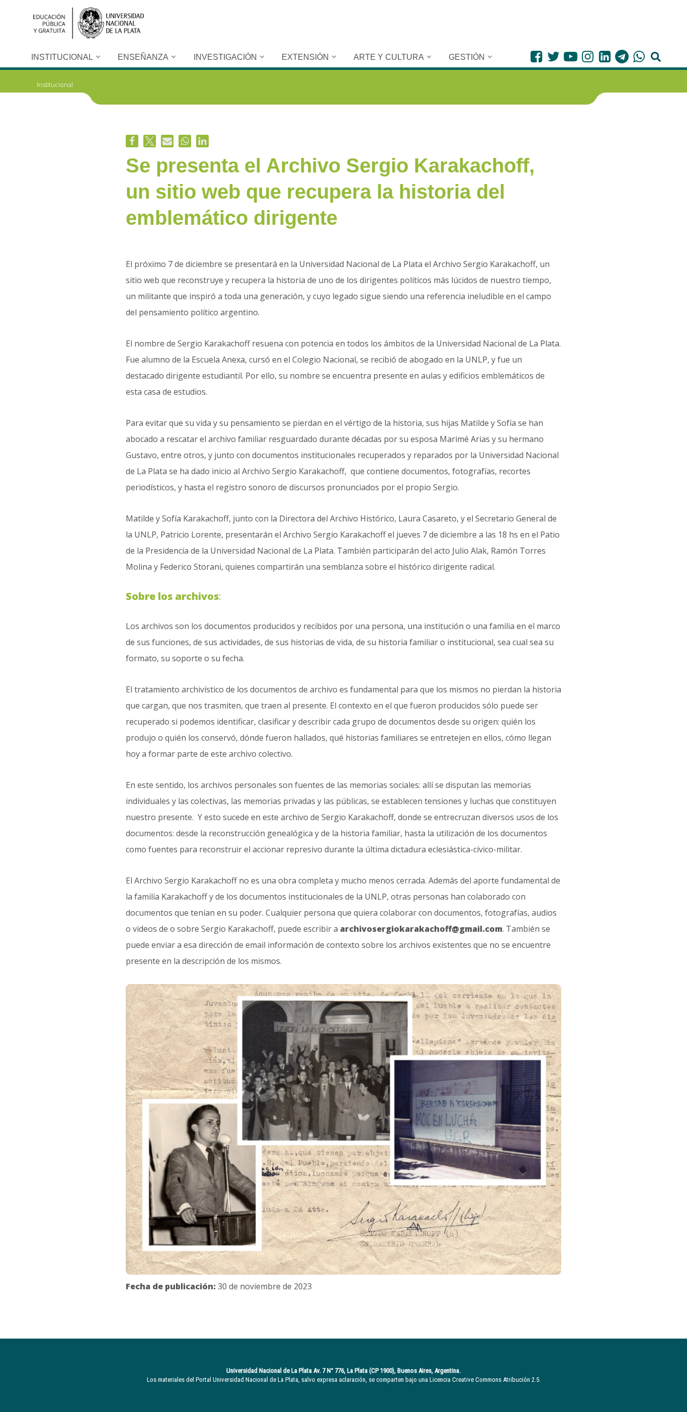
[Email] (167, 141)
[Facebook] (536, 56)
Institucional (55, 84)
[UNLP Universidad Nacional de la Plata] (88, 23)
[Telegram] (622, 56)
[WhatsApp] (639, 56)
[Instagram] (587, 56)
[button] (98, 57)
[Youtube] (570, 56)
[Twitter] (553, 56)
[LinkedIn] (605, 56)
